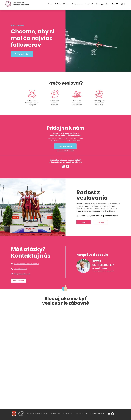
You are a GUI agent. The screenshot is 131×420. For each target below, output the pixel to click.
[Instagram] (122, 4)
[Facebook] (125, 4)
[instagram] (63, 166)
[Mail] (12, 274)
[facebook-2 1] (67, 166)
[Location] (12, 264)
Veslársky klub (18, 3)
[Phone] (12, 269)
